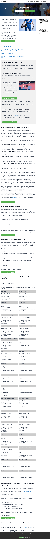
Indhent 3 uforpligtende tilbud (30, 10)
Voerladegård (3, 492)
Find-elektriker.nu (4, 1)
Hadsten (29, 491)
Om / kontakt (43, 1)
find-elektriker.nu (24, 173)
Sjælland (37, 1)
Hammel (25, 491)
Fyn (34, 1)
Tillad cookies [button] (21, 537)
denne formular (15, 115)
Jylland (31, 1)
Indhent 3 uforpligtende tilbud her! (8, 41)
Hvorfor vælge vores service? (19, 10)
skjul (11, 44)
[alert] (25, 535)
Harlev (11, 492)
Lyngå (7, 492)
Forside (27, 1)
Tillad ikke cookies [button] (27, 537)
